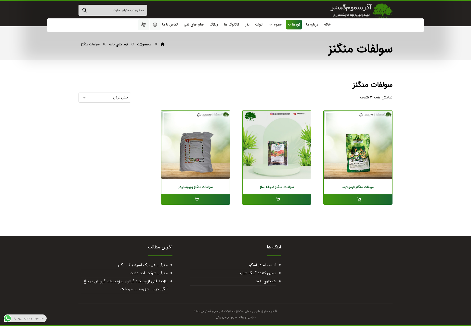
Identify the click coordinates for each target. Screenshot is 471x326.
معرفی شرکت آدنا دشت (148, 273)
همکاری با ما (266, 281)
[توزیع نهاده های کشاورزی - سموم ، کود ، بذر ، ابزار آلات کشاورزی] (361, 11)
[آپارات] (143, 24)
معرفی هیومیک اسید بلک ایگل (142, 265)
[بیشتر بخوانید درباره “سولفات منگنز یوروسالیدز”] (195, 199)
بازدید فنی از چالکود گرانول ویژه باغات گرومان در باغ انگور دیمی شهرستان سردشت (125, 285)
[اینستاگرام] (155, 24)
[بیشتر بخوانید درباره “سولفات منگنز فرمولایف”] (357, 199)
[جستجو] (84, 10)
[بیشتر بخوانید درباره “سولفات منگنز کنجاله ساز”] (276, 199)
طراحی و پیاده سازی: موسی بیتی (236, 317)
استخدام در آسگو (262, 265)
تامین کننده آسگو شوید (257, 273)
